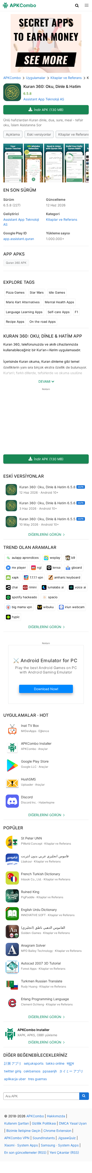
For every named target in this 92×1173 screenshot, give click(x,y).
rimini (33, 587)
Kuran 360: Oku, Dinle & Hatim (52, 86)
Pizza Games (15, 292)
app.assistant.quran (18, 239)
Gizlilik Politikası (44, 1123)
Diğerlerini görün (44, 534)
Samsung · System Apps (60, 1145)
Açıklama (13, 134)
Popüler (13, 827)
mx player (19, 567)
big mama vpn (22, 607)
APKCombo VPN (16, 1138)
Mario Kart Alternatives (23, 302)
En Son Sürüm (19, 190)
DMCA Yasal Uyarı (73, 1123)
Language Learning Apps (24, 312)
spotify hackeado (24, 597)
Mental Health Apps (59, 302)
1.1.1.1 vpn (36, 577)
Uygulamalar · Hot (26, 715)
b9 (73, 557)
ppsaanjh (50, 1071)
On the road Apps (42, 321)
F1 (76, 312)
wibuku (48, 607)
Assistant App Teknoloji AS (43, 99)
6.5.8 (12, 205)
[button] (77, 5)
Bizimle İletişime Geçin (23, 1131)
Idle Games (57, 292)
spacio (53, 597)
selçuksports (33, 1063)
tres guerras (37, 1079)
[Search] (84, 1096)
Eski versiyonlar (39, 134)
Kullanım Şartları (16, 1123)
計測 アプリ (12, 1063)
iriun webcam (74, 607)
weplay (55, 557)
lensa (56, 567)
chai (15, 587)
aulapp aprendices (25, 557)
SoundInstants (44, 1138)
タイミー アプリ (71, 1071)
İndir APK (48, 110)
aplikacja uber (15, 1079)
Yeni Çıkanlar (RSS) (64, 1152)
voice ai (80, 587)
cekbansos (32, 1071)
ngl (39, 567)
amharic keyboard (67, 577)
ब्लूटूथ (70, 1063)
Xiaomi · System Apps (21, 1145)
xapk (15, 577)
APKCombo (12, 78)
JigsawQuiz (67, 1138)
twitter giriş (12, 1071)
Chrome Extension (57, 1131)
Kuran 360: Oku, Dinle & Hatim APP (42, 336)
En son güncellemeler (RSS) (25, 1152)
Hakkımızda (56, 1116)
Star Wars (37, 292)
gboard (76, 567)
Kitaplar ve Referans (73, 134)
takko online (55, 1063)
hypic (16, 617)
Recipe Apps (15, 321)
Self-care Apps (59, 312)
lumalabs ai (56, 587)
